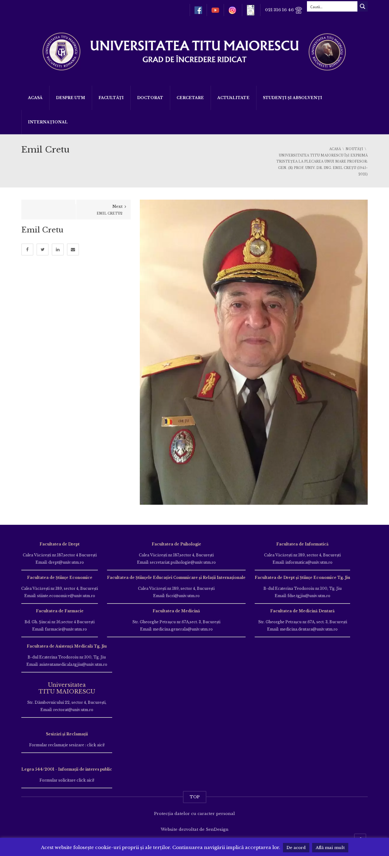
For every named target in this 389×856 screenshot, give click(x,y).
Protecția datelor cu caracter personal (194, 813)
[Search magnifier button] (362, 6)
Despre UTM (70, 97)
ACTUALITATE (233, 97)
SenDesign (217, 829)
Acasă (35, 97)
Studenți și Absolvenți (292, 97)
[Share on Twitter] (42, 249)
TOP (195, 796)
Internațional (48, 122)
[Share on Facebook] (27, 249)
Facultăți (111, 97)
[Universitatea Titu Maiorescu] (194, 50)
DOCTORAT (150, 97)
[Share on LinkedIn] (58, 249)
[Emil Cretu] (254, 351)
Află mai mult (330, 847)
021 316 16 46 (280, 9)
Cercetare (190, 97)
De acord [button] (296, 847)
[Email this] (73, 249)
